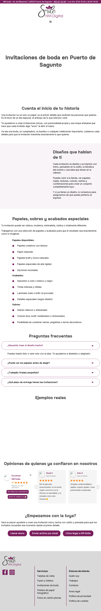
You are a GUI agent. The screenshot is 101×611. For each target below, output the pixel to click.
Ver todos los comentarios (18, 492)
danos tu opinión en (16, 497)
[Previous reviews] (36, 487)
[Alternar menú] (50, 21)
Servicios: (42, 571)
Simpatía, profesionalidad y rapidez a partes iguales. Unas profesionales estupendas (82, 487)
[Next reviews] (98, 487)
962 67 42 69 (60, 2)
